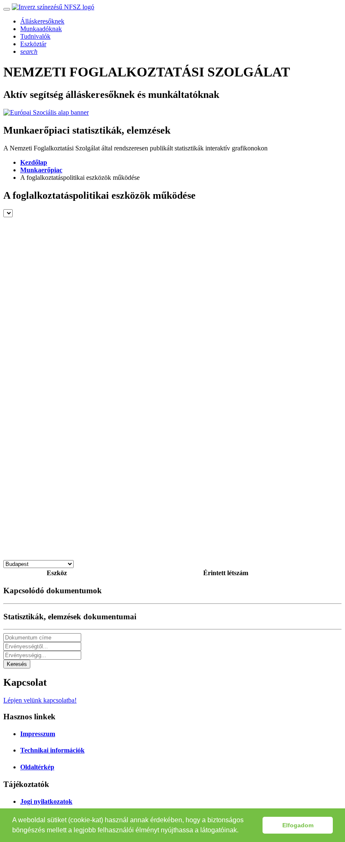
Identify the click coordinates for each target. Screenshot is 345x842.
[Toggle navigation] (6, 9)
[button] (241, 831)
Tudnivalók (35, 36)
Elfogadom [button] (297, 825)
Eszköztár (33, 43)
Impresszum (37, 733)
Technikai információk (52, 750)
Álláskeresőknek (42, 21)
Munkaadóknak (41, 28)
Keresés (17, 664)
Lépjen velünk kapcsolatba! (40, 700)
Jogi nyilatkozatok (46, 801)
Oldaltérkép (37, 767)
